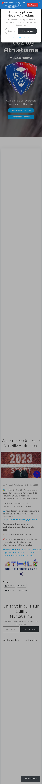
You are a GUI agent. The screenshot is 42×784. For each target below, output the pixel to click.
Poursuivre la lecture (21, 37)
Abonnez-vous (27, 31)
